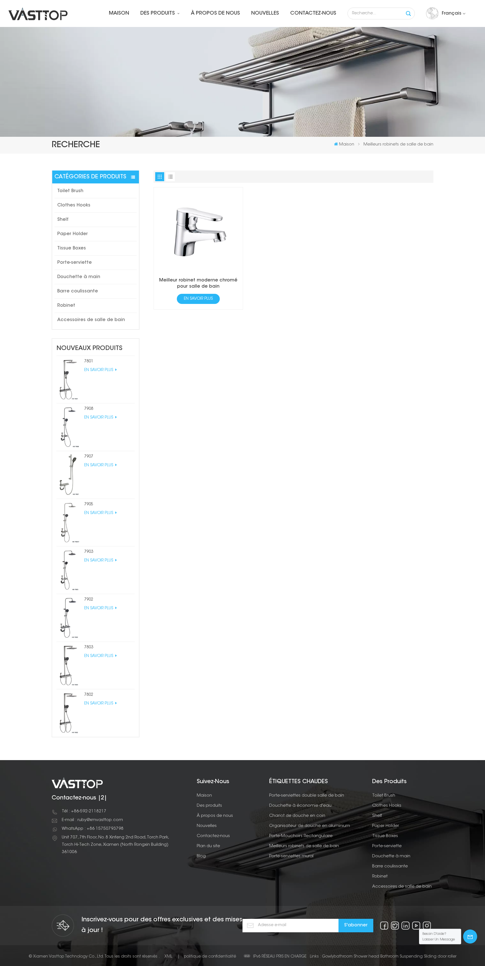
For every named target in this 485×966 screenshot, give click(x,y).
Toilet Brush (70, 191)
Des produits (158, 13)
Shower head (366, 957)
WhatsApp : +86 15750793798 (92, 829)
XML (168, 957)
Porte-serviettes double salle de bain (306, 796)
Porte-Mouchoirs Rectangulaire (301, 836)
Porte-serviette (74, 262)
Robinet (66, 305)
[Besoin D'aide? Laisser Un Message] (470, 936)
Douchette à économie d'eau (300, 806)
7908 (88, 409)
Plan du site (208, 846)
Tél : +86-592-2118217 (84, 811)
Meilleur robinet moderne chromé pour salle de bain (198, 283)
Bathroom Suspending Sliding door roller (418, 957)
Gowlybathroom (337, 957)
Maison (119, 13)
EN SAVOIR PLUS (99, 370)
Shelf (62, 219)
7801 (88, 361)
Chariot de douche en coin (297, 816)
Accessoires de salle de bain (91, 320)
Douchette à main (78, 277)
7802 (88, 695)
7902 (88, 600)
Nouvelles (265, 13)
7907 (88, 457)
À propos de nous (215, 13)
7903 (88, 552)
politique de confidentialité (210, 957)
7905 (88, 504)
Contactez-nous (313, 13)
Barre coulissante (77, 291)
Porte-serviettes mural (291, 856)
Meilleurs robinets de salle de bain (304, 846)
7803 (88, 647)
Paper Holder (72, 234)
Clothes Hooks (73, 205)
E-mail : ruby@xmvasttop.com (92, 820)
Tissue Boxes (71, 248)
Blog (201, 856)
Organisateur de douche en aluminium (309, 826)
